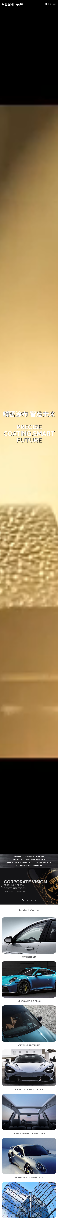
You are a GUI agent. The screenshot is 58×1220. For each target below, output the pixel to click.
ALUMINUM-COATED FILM (29, 865)
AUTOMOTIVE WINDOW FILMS (29, 856)
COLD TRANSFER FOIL (40, 862)
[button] (2, 886)
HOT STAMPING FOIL (17, 862)
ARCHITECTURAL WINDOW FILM (29, 859)
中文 (49, 4)
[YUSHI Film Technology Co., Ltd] (12, 4)
